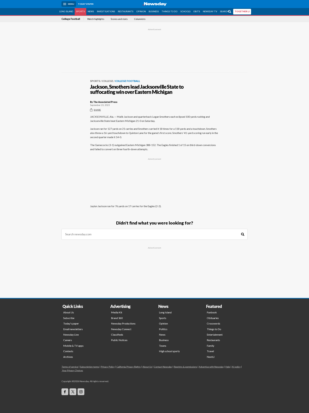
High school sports (169, 351)
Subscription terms (89, 366)
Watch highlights (95, 19)
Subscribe (68, 317)
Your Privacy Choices (72, 370)
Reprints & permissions (185, 366)
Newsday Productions (123, 323)
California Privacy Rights (128, 366)
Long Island (66, 11)
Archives (68, 356)
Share (97, 109)
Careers (67, 340)
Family (210, 345)
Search (224, 11)
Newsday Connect (121, 329)
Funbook (212, 312)
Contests (68, 351)
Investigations (106, 11)
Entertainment (215, 334)
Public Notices (119, 340)
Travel (210, 351)
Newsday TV (210, 11)
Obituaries (213, 317)
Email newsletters (73, 329)
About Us (68, 312)
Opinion (141, 11)
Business (154, 11)
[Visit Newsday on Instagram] (81, 391)
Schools (185, 11)
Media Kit (116, 312)
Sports (80, 11)
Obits (196, 11)
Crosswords (213, 323)
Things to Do (170, 11)
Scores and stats (119, 19)
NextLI (211, 356)
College (107, 81)
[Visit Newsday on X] (73, 391)
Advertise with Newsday (211, 366)
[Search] (243, 234)
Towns (162, 345)
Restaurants (125, 11)
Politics (163, 329)
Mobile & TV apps (73, 345)
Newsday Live (71, 334)
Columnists (139, 19)
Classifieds (117, 334)
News (91, 11)
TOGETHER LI (242, 11)
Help (227, 366)
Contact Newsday (163, 366)
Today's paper (71, 323)
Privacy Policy (108, 366)
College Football (70, 19)
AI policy (236, 366)
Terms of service (69, 366)
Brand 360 (117, 317)
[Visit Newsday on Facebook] (64, 391)
